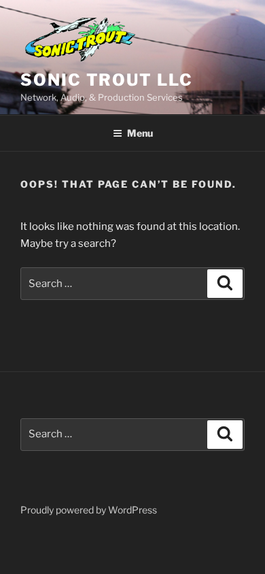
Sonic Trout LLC (106, 80)
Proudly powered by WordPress (88, 510)
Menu (140, 133)
